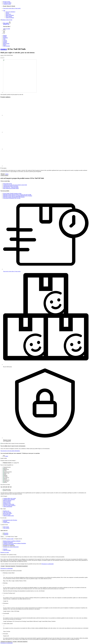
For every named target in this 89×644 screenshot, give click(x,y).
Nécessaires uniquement (10, 566)
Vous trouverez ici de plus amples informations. (10, 450)
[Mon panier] (45, 32)
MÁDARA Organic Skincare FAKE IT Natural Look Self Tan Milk (17, 194)
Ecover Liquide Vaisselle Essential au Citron (12, 193)
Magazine (5, 521)
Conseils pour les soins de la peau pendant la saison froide (15, 184)
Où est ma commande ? (10, 11)
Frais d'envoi (8, 14)
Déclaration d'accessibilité (8, 544)
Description (4, 168)
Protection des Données (8, 542)
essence (4, 49)
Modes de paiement (10, 15)
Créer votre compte (7, 512)
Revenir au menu (6, 1)
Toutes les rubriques (10, 17)
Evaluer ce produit (4, 175)
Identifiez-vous (6, 24)
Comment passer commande (9, 499)
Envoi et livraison (6, 501)
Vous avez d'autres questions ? (9, 505)
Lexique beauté (6, 522)
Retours (7, 12)
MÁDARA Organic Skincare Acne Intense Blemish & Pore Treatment (17, 195)
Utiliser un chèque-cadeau (8, 515)
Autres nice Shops (7, 550)
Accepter (2, 566)
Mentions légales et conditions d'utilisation (11, 541)
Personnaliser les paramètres (21, 566)
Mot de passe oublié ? (7, 513)
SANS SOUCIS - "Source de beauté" (11, 187)
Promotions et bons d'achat (8, 504)
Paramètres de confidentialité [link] (9, 545)
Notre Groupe (6, 526)
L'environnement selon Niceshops (10, 520)
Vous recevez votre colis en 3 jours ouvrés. (12, 8)
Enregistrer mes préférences (6, 641)
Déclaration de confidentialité (47, 563)
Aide (4, 10)
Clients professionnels (7, 506)
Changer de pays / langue (12, 536)
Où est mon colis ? (7, 514)
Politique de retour (7, 503)
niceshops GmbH (9, 538)
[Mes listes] (4, 30)
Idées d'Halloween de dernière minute (11, 188)
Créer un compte (6, 28)
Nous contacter (9, 16)
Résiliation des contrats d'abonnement (11, 546)
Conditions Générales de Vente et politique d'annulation (14, 543)
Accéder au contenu (7, 2)
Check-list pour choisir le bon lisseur (10, 186)
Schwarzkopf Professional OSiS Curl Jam (11, 198)
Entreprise (5, 549)
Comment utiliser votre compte (9, 498)
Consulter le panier (7, 3)
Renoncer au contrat (5, 552)
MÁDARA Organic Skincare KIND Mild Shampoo (14, 196)
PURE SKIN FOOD (7, 183)
